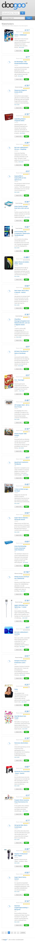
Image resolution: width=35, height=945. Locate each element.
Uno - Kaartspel (19, 380)
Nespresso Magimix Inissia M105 (20, 91)
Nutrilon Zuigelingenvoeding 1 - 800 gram (21, 907)
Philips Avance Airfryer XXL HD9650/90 (21, 577)
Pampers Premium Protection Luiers (20, 661)
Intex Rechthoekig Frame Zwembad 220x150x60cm (20, 548)
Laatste (23, 932)
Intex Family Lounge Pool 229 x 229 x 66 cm (21, 207)
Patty (16, 689)
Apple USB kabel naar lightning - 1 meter (21, 606)
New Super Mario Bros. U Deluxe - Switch (21, 291)
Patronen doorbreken (21, 743)
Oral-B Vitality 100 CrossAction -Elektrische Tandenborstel (22, 233)
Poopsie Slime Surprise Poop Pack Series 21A (21, 801)
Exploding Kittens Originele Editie (19, 119)
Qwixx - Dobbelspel (20, 35)
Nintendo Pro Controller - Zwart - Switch (22, 772)
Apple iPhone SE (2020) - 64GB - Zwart (21, 263)
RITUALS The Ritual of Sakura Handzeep (21, 352)
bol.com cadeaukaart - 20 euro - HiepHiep (21, 148)
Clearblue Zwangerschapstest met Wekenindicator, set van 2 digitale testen (22, 321)
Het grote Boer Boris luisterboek (20, 826)
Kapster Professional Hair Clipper (20, 854)
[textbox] (11, 13)
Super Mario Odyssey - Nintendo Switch (21, 518)
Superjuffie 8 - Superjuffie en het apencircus (20, 177)
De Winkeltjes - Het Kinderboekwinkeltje (21, 62)
